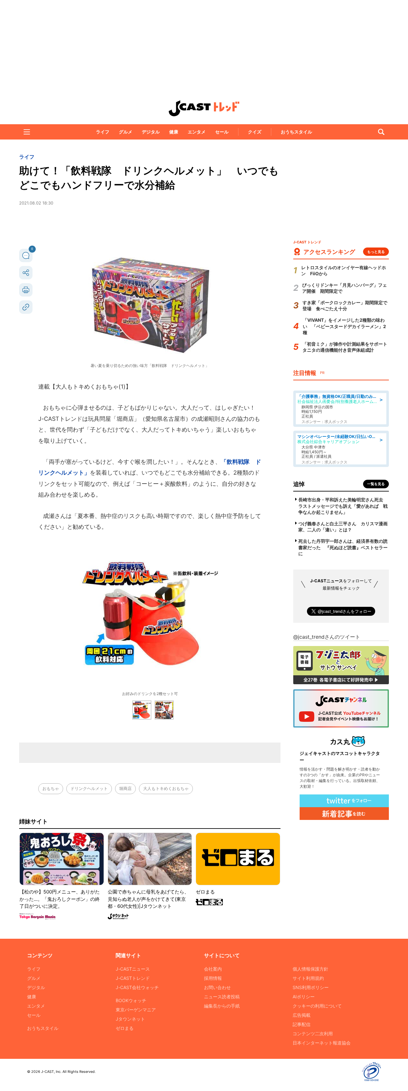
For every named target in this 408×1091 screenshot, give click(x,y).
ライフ (102, 131)
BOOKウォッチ (131, 1000)
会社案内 (213, 969)
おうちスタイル (296, 131)
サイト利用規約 (308, 978)
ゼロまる (125, 1028)
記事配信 (301, 1024)
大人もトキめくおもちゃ (166, 788)
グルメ (125, 131)
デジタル (151, 131)
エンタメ (197, 131)
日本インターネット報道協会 (322, 1042)
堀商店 (125, 788)
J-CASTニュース (133, 969)
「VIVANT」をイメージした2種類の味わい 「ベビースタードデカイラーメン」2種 (344, 326)
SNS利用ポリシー (311, 987)
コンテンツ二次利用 (313, 1033)
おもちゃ (50, 788)
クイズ (254, 131)
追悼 (299, 484)
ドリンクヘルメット (89, 788)
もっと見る (376, 251)
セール (222, 131)
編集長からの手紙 (222, 1005)
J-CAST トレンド (204, 108)
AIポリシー (304, 996)
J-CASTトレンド (133, 978)
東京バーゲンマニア (136, 1009)
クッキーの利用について (317, 1005)
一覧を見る (376, 484)
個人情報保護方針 (310, 969)
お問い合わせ (217, 987)
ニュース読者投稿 (222, 996)
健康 (173, 131)
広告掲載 (301, 1015)
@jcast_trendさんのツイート (326, 637)
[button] (26, 132)
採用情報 (213, 978)
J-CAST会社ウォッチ (137, 987)
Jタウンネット (130, 1019)
